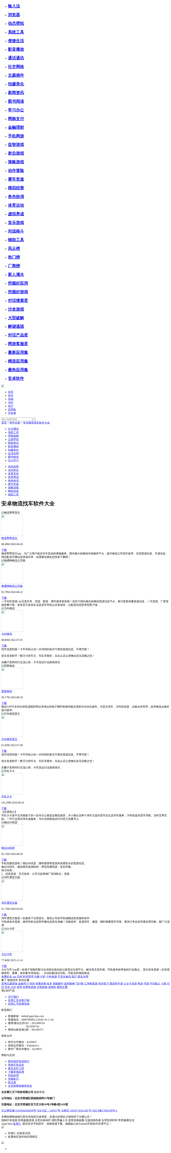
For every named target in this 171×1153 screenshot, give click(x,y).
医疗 (74, 976)
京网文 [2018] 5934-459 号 (76, 1110)
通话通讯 (16, 58)
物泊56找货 (8, 848)
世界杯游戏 (29, 987)
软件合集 (15, 422)
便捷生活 (16, 41)
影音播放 (16, 49)
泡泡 (32, 983)
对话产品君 (18, 335)
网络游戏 (13, 491)
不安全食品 (64, 976)
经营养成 (13, 477)
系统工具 (16, 32)
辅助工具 (16, 240)
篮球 (19, 987)
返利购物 (69, 983)
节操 (146, 983)
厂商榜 (14, 266)
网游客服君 (18, 344)
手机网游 (16, 136)
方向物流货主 (9, 739)
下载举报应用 (16, 1071)
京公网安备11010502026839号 (18, 1110)
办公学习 (13, 460)
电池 (140, 983)
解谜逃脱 (16, 326)
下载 (4, 550)
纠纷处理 (13, 1075)
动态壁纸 (16, 23)
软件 (10, 395)
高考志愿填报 (9, 983)
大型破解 (16, 318)
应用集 (12, 409)
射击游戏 (16, 153)
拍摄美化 (16, 84)
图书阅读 (16, 101)
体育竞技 (13, 473)
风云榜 (14, 248)
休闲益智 (13, 466)
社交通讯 (13, 428)
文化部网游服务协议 (20, 1085)
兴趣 (37, 976)
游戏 (10, 399)
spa (14, 976)
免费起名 (6, 976)
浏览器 (14, 15)
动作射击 (13, 470)
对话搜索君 (18, 300)
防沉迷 (12, 1082)
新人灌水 (16, 274)
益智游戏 (16, 144)
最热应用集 (18, 370)
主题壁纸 (13, 439)
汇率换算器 (91, 983)
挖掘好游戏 (18, 292)
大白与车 (6, 954)
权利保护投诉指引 (18, 1061)
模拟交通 (62, 987)
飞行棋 (79, 983)
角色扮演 (16, 196)
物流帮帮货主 (9, 538)
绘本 (49, 983)
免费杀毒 (40, 983)
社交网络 (16, 66)
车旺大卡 (6, 796)
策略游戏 (16, 162)
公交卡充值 (130, 983)
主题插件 (16, 75)
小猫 (163, 983)
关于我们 (13, 996)
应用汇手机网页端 (18, 1003)
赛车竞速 (16, 179)
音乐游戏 (16, 222)
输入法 (14, 6)
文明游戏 (42, 987)
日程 (19, 976)
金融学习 (23, 983)
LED (13, 987)
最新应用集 (18, 352)
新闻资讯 (16, 92)
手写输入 (155, 983)
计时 (43, 976)
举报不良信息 (16, 1064)
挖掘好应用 (18, 283)
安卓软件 (16, 378)
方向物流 (6, 633)
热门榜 (14, 257)
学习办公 (16, 110)
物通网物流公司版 (12, 586)
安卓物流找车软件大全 (36, 422)
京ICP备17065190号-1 (104, 1110)
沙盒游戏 (16, 309)
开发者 (12, 413)
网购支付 (16, 118)
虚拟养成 (16, 214)
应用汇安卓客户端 (18, 1000)
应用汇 (17, 1123)
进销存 (52, 987)
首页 (10, 392)
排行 (10, 406)
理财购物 (13, 435)
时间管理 (28, 976)
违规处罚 (13, 1078)
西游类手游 (116, 983)
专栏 (10, 402)
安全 (7, 987)
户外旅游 (51, 976)
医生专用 (83, 976)
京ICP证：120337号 (48, 1110)
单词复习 (103, 983)
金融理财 (16, 127)
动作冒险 (16, 170)
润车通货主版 (9, 902)
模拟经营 (16, 188)
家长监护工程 (16, 1068)
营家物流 (6, 691)
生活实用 (13, 453)
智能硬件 (58, 983)
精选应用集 (18, 361)
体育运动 (16, 205)
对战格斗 (16, 231)
